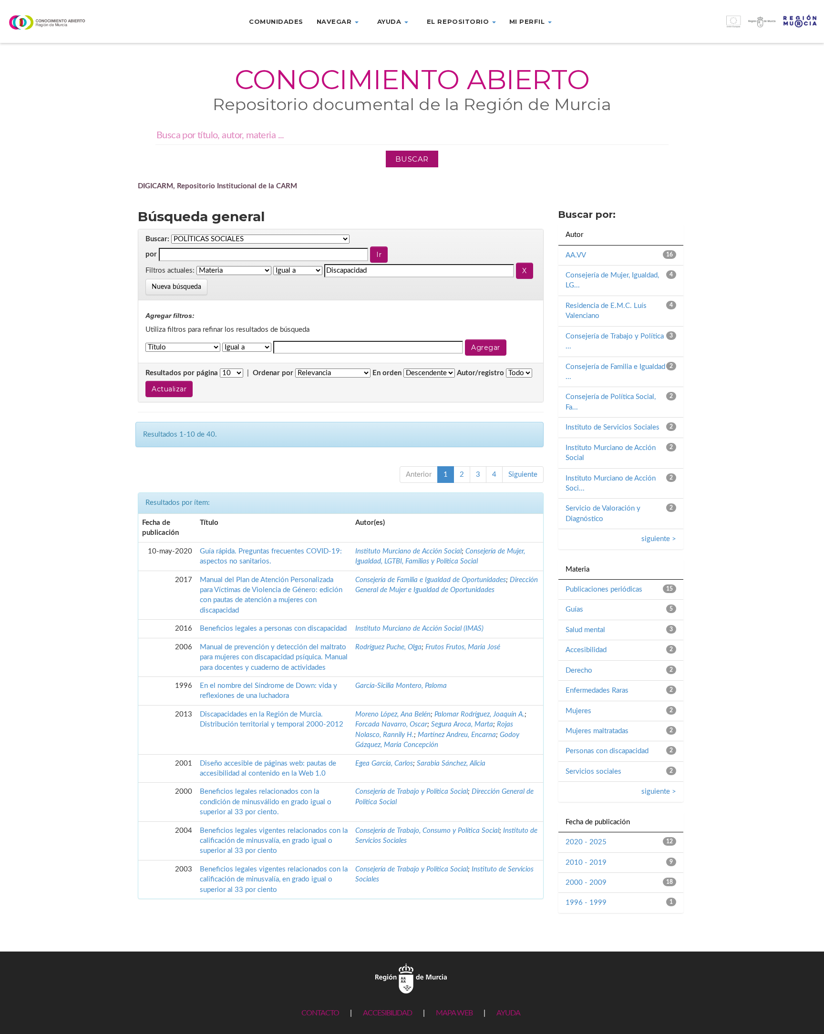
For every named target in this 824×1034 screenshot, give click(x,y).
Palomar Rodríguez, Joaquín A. (479, 714)
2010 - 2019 (586, 862)
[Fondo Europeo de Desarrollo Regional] (721, 26)
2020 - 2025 (586, 842)
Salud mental (585, 630)
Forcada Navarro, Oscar (391, 724)
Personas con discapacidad (607, 751)
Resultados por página (181, 373)
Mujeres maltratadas (597, 731)
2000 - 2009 (586, 882)
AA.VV (576, 255)
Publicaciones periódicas (604, 589)
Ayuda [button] (390, 21)
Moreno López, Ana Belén (393, 714)
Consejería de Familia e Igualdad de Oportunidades (430, 580)
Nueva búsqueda (176, 287)
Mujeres (578, 711)
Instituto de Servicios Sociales (612, 427)
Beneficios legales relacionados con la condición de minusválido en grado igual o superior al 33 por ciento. (265, 802)
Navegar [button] (335, 21)
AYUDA (508, 1013)
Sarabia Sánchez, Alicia (451, 763)
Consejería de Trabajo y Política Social (411, 791)
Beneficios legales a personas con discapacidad (273, 628)
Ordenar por (273, 373)
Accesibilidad (586, 650)
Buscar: (157, 239)
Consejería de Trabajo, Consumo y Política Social (427, 830)
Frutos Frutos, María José (462, 647)
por (151, 254)
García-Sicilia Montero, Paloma (401, 685)
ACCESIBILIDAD (387, 1013)
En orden (387, 373)
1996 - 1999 (586, 902)
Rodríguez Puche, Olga (388, 647)
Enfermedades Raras (597, 690)
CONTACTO (320, 1013)
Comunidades (276, 21)
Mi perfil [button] (528, 21)
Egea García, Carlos (384, 763)
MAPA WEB (454, 1013)
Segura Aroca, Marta (462, 724)
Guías (574, 609)
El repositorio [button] (459, 21)
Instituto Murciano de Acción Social (408, 551)
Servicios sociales (593, 771)
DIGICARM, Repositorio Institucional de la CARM (217, 186)
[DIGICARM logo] (68, 22)
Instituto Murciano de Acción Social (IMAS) (419, 628)
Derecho (579, 670)
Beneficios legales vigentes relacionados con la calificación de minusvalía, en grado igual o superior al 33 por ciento (274, 841)
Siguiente (522, 474)
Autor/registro (480, 373)
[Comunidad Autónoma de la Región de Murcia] (411, 978)
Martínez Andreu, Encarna (457, 734)
